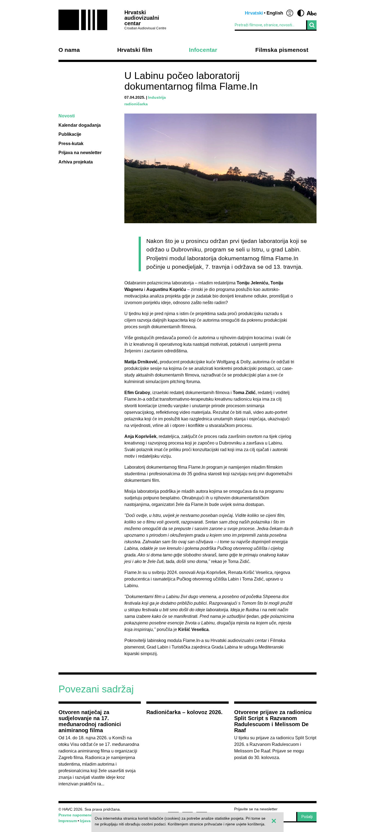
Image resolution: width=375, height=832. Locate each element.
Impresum (67, 821)
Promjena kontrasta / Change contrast (301, 13)
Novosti (66, 116)
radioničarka (136, 104)
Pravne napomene (75, 815)
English (275, 13)
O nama (69, 50)
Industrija (157, 97)
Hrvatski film (134, 50)
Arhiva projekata (75, 162)
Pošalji (307, 816)
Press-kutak (70, 143)
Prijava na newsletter (80, 152)
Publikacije (69, 134)
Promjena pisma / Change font (312, 13)
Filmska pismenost (281, 50)
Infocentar (203, 50)
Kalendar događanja (79, 125)
